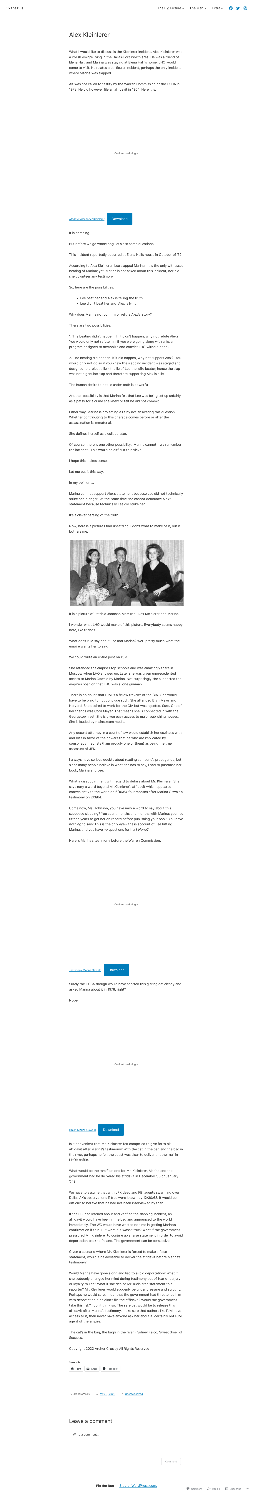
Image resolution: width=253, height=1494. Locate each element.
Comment (171, 1461)
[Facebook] (231, 8)
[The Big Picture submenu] (183, 8)
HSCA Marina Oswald (82, 1129)
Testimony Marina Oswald (85, 970)
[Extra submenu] (222, 8)
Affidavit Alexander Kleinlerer (86, 219)
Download (120, 219)
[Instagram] (245, 8)
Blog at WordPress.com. (138, 1486)
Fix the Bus (14, 8)
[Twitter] (238, 8)
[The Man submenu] (205, 8)
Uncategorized (134, 1393)
